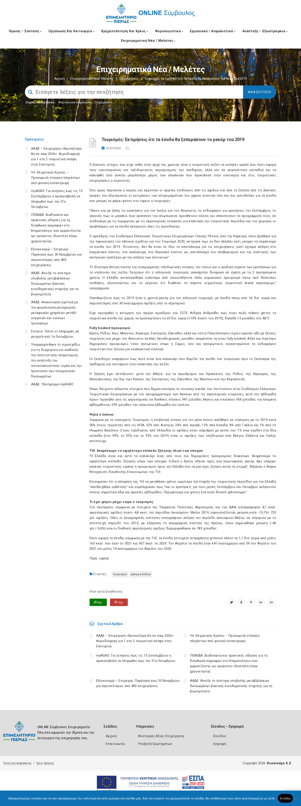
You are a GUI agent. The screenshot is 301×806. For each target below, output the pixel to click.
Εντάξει (285, 798)
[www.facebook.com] (241, 602)
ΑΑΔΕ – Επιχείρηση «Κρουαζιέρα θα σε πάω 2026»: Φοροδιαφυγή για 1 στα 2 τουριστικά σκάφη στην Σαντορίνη (135, 641)
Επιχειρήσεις (129, 78)
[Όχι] (295, 800)
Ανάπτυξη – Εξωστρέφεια (264, 31)
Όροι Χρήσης (45, 763)
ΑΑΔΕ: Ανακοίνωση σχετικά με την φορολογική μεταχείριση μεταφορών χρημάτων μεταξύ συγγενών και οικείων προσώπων (54, 312)
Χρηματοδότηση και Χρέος (124, 31)
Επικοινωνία (115, 744)
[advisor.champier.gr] (271, 602)
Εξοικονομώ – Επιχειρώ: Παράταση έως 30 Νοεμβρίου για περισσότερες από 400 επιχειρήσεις (138, 683)
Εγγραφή (219, 744)
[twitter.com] (231, 602)
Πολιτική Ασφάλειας (17, 763)
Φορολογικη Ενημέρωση (75, 102)
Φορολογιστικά (168, 31)
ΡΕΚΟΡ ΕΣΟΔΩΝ (141, 574)
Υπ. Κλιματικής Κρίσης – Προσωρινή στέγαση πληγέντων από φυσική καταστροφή (55, 177)
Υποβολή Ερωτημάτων (155, 744)
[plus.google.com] (261, 602)
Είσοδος (219, 736)
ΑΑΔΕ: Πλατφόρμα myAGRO (52, 384)
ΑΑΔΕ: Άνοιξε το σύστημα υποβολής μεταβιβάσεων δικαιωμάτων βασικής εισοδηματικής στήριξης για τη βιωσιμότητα (55, 283)
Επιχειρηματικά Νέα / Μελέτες (147, 41)
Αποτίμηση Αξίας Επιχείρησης (161, 736)
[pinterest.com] (251, 602)
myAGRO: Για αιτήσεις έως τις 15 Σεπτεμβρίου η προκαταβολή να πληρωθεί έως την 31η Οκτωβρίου (135, 658)
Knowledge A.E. (279, 763)
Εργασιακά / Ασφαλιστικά (212, 31)
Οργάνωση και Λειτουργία (70, 31)
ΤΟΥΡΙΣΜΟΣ (120, 574)
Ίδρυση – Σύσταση (24, 31)
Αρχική (59, 78)
